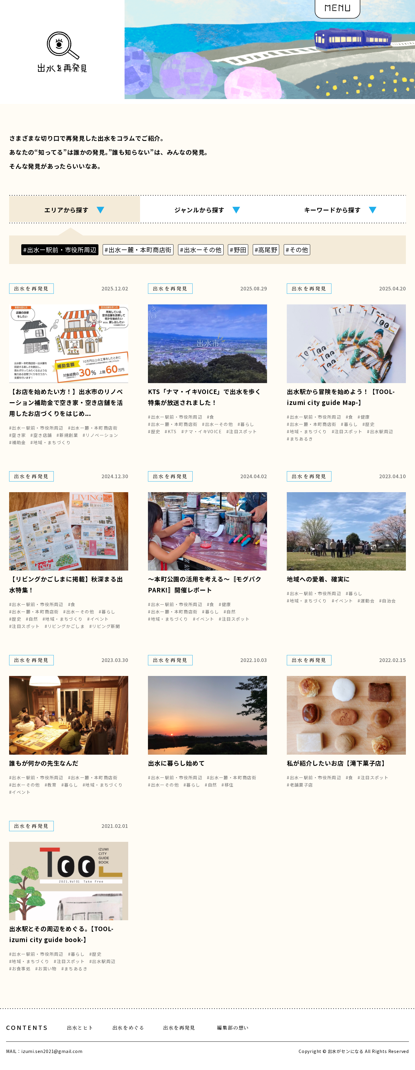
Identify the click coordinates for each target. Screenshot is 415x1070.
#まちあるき (300, 439)
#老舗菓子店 (300, 785)
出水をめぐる (128, 1027)
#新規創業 (67, 435)
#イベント (98, 619)
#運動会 (366, 601)
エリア (74, 209)
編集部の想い (233, 1027)
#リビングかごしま (65, 626)
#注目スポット (241, 431)
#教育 (51, 785)
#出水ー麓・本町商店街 (93, 428)
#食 (210, 417)
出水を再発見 (179, 1027)
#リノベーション (100, 435)
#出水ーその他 (217, 424)
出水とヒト (80, 1027)
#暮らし (246, 424)
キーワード (340, 209)
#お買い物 (46, 968)
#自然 (32, 619)
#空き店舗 (41, 435)
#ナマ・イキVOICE (201, 431)
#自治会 (387, 601)
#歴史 (154, 431)
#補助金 (17, 442)
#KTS (171, 431)
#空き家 (17, 435)
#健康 (364, 417)
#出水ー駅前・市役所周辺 (36, 428)
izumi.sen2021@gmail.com (51, 1051)
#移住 (227, 785)
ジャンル (207, 209)
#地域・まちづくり (50, 442)
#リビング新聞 (104, 626)
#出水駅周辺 (380, 431)
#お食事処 (20, 968)
